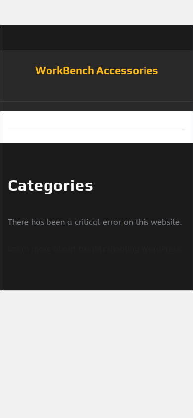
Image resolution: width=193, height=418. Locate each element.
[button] (96, 106)
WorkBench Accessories (96, 70)
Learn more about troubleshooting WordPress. (95, 248)
